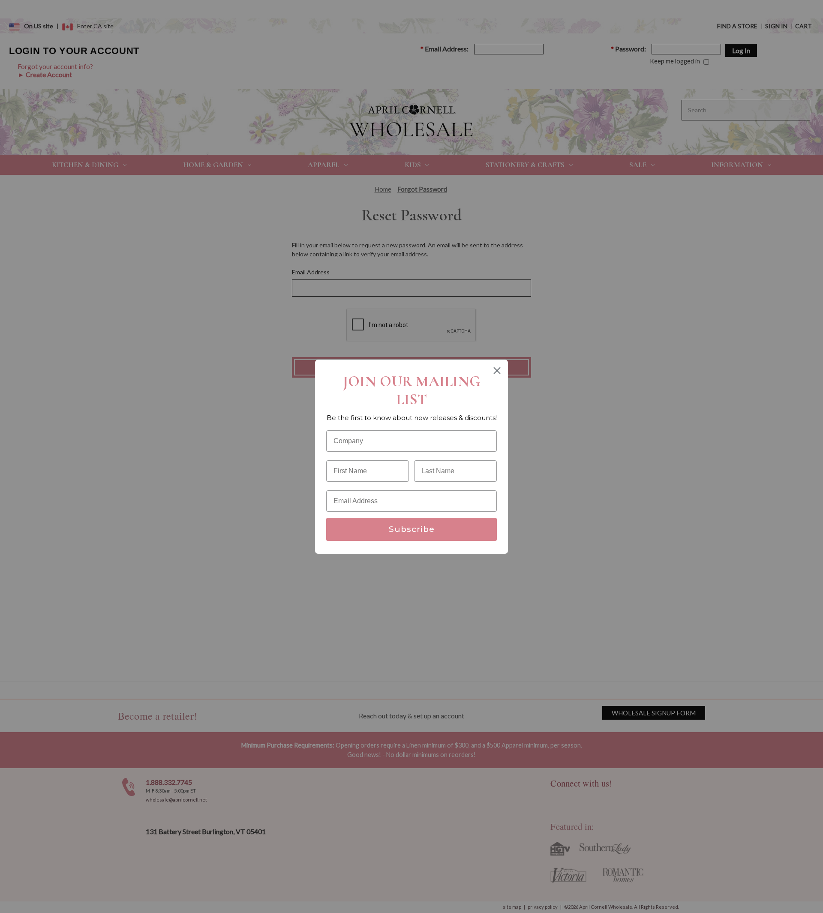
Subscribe (412, 529)
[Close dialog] (497, 370)
